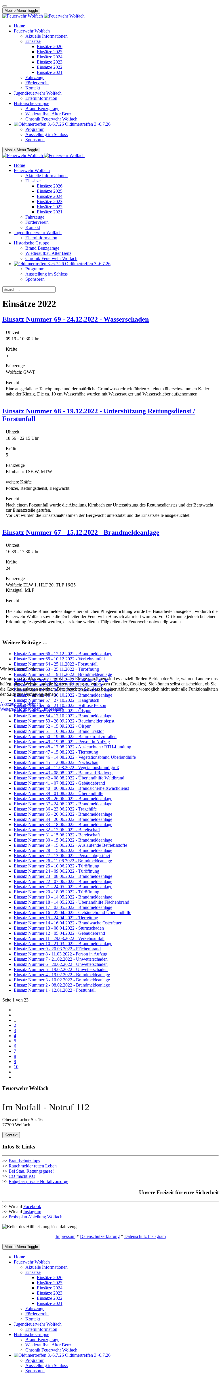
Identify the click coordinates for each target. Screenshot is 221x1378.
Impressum (54, 709)
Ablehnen (32, 704)
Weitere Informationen (20, 709)
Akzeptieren (11, 704)
